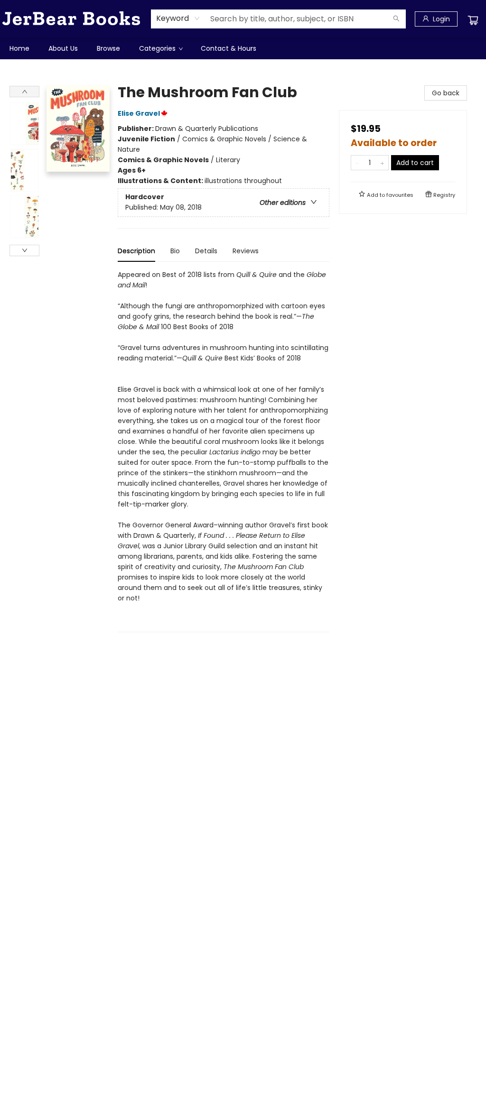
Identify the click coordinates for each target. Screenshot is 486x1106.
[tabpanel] (223, 450)
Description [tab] (136, 251)
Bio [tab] (175, 251)
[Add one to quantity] (382, 162)
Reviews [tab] (246, 251)
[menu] (243, 48)
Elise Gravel (139, 113)
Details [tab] (206, 251)
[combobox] (178, 18)
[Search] (396, 18)
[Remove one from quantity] (357, 162)
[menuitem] (19, 48)
